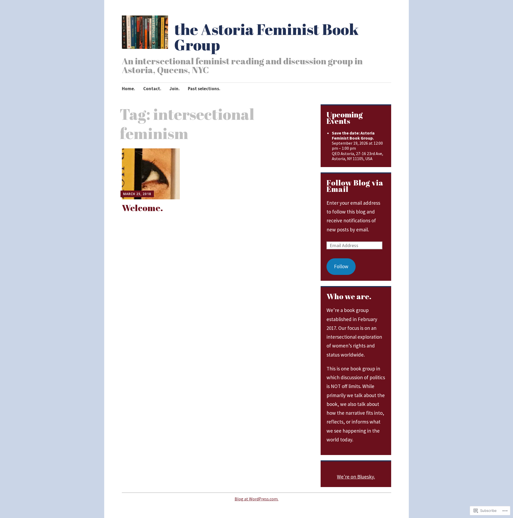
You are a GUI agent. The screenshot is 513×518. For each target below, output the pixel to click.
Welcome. (142, 207)
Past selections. (204, 89)
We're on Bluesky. (356, 476)
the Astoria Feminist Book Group (266, 37)
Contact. (152, 89)
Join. (174, 89)
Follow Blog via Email (355, 185)
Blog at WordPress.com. (256, 498)
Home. (128, 89)
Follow (341, 266)
